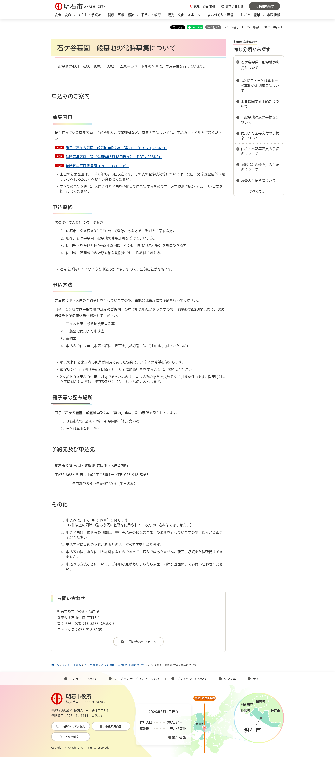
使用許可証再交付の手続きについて (260, 135)
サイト (258, 678)
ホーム (55, 665)
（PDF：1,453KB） (116, 148)
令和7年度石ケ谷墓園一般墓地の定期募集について (260, 85)
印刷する (215, 27)
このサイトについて (83, 678)
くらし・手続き (71, 665)
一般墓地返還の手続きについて (260, 119)
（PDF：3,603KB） (97, 166)
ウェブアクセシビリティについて (137, 678)
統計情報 (179, 737)
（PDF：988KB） (114, 157)
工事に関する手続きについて (260, 104)
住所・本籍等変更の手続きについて (260, 151)
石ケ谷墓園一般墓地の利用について (260, 65)
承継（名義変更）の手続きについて (260, 167)
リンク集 (230, 678)
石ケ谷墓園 (91, 665)
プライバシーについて (191, 678)
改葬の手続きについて (258, 180)
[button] (202, 6)
